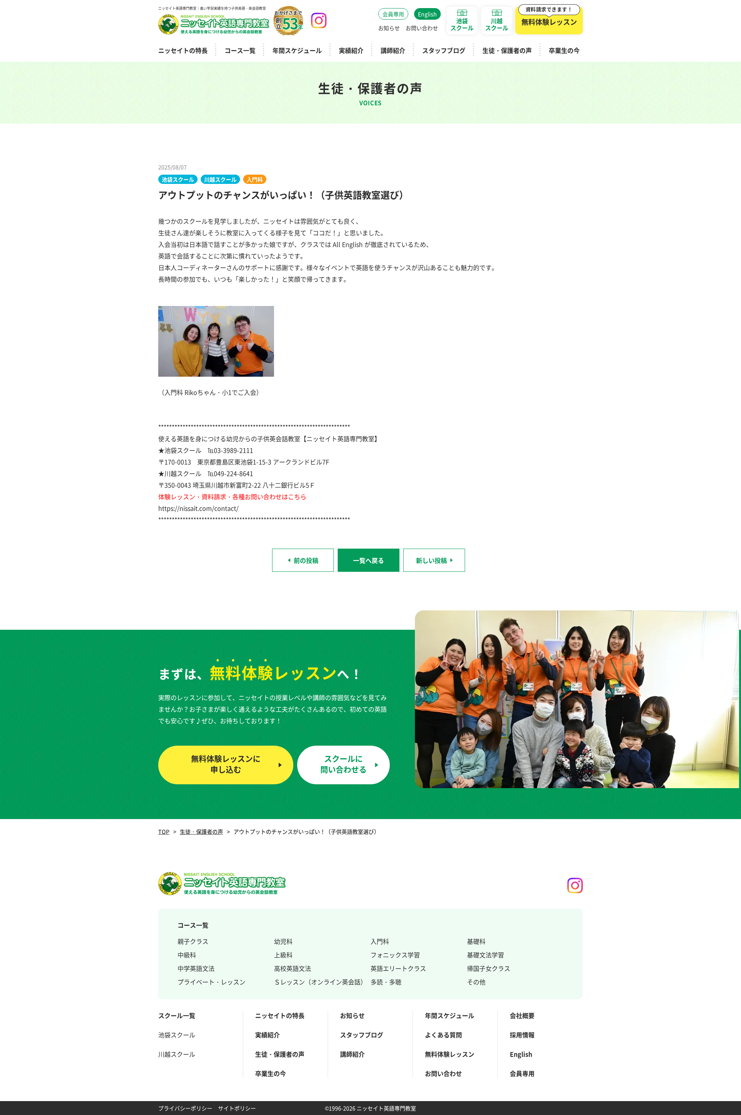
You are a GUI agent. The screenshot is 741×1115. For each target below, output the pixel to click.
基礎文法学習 (485, 954)
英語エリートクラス (398, 968)
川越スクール (176, 1054)
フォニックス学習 (395, 954)
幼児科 (283, 941)
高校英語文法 (292, 968)
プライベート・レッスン (211, 981)
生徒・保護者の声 (201, 831)
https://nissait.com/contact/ (198, 508)
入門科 (379, 941)
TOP (163, 831)
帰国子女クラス (488, 968)
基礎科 (476, 941)
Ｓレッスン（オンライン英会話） (320, 981)
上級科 (283, 954)
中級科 (187, 954)
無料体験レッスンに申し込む (226, 764)
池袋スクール (176, 1034)
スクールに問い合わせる (343, 764)
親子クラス (193, 941)
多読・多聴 (385, 981)
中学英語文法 (196, 968)
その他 (476, 981)
